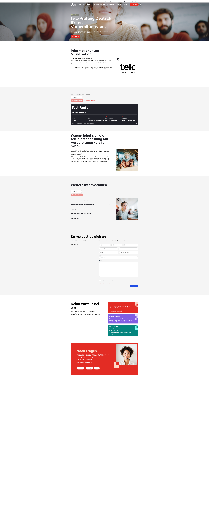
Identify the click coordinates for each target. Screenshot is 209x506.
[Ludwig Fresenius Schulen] (73, 4)
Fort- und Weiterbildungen (99, 4)
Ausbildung (81, 4)
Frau (103, 245)
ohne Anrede (129, 245)
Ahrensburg (75, 97)
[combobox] (120, 252)
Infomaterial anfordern (90, 100)
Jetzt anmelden (75, 36)
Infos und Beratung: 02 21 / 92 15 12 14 (110, 1)
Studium (88, 4)
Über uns (119, 4)
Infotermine (120, 1)
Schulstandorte (110, 4)
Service (125, 4)
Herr (116, 245)
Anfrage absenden (134, 286)
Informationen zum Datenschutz (104, 283)
